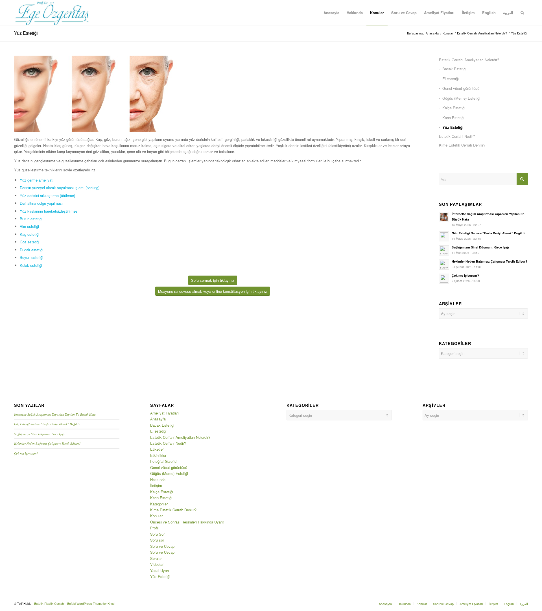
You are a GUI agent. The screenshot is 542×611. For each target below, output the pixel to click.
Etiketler (157, 449)
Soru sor (157, 540)
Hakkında (157, 479)
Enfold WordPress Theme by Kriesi (91, 603)
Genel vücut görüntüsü (460, 88)
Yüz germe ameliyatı (36, 180)
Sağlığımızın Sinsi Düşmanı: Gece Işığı (480, 247)
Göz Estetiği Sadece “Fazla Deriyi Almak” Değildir (489, 233)
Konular (156, 515)
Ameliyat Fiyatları (164, 413)
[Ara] (522, 12)
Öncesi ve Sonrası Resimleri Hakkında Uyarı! (187, 522)
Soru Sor (157, 534)
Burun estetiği (31, 218)
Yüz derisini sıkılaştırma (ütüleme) (47, 195)
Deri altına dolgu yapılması (41, 203)
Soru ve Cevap (162, 546)
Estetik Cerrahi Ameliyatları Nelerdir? (469, 59)
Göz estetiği (30, 242)
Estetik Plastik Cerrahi (49, 603)
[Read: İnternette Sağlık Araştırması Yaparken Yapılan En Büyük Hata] (444, 217)
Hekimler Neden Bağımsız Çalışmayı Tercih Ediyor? (489, 261)
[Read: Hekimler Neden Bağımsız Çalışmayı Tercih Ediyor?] (444, 264)
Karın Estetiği (453, 117)
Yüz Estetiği (26, 33)
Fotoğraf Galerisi (163, 461)
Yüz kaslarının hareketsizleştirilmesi (49, 211)
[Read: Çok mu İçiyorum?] (444, 279)
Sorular (156, 558)
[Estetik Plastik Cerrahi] (52, 12)
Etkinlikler (158, 455)
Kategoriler (159, 504)
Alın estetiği (29, 226)
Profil (154, 528)
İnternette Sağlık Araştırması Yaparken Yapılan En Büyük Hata (55, 414)
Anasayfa (158, 419)
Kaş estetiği (29, 234)
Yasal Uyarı (159, 570)
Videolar (156, 564)
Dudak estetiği (31, 249)
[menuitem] (331, 12)
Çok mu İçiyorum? (465, 275)
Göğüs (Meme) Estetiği (461, 98)
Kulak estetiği (31, 265)
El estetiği (450, 78)
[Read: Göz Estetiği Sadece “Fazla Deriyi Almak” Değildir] (444, 236)
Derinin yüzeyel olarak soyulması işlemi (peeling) (59, 187)
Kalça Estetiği (453, 107)
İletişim (156, 485)
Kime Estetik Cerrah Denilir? (462, 145)
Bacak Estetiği (454, 68)
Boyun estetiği (31, 257)
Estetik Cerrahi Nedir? (457, 136)
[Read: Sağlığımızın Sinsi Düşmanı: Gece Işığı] (444, 250)
